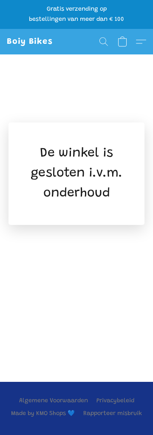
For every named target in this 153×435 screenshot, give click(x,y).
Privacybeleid (115, 401)
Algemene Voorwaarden (53, 401)
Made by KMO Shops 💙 (43, 414)
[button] (30, 41)
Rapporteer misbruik (112, 414)
